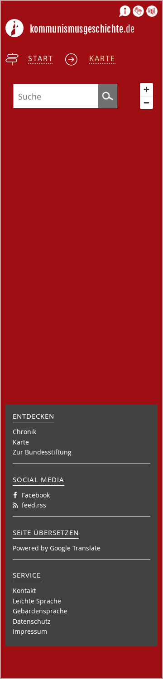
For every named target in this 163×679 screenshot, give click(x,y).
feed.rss (34, 505)
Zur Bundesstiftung (42, 452)
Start (40, 58)
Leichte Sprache (37, 601)
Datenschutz (32, 621)
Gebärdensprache (40, 611)
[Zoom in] (146, 89)
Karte (102, 58)
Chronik (24, 431)
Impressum (30, 631)
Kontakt (24, 590)
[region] (81, 236)
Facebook (36, 495)
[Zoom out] (146, 102)
